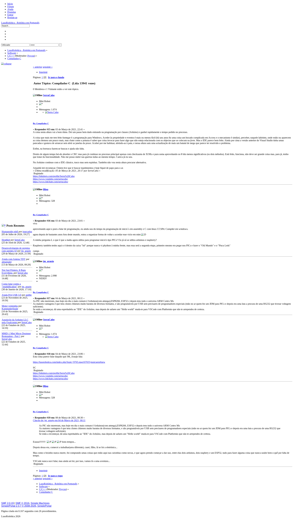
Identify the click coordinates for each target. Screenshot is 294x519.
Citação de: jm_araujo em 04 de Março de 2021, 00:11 (59, 420)
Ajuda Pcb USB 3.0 (11, 295)
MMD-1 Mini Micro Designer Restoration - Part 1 (16, 335)
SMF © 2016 (22, 503)
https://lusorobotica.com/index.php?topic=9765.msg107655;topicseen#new (69, 362)
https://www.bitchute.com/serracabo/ (50, 181)
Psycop (30, 55)
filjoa (45, 189)
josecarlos (27, 231)
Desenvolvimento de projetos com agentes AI (16, 249)
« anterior (37, 67)
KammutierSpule (10, 308)
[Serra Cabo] (51, 112)
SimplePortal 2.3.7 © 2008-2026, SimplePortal (26, 506)
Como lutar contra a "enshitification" (11, 285)
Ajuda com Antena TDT (13, 259)
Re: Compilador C (41, 123)
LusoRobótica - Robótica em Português (20, 22)
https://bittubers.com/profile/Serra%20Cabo (54, 176)
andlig (29, 295)
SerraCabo (19, 240)
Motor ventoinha (10, 306)
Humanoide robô (10, 231)
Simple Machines (40, 503)
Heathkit (6, 240)
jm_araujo (26, 251)
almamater (7, 262)
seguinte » (48, 67)
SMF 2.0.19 (7, 503)
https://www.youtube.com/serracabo (50, 179)
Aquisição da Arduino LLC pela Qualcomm (15, 321)
